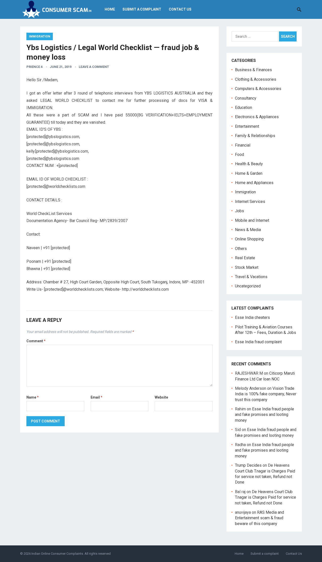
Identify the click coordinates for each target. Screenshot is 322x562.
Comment (36, 341)
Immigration (39, 36)
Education (243, 107)
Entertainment (247, 126)
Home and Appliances (254, 182)
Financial (242, 145)
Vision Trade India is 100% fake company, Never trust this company (265, 394)
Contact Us (180, 9)
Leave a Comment (94, 67)
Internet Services (250, 201)
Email (96, 397)
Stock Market (246, 267)
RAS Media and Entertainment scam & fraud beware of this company (259, 518)
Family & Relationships (255, 135)
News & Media (248, 229)
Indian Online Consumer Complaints (57, 553)
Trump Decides (248, 465)
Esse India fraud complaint (258, 341)
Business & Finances (253, 69)
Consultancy (245, 98)
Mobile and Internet (252, 220)
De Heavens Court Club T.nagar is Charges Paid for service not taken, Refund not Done (265, 497)
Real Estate (245, 257)
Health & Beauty (249, 163)
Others (241, 248)
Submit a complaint (142, 9)
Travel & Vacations (251, 276)
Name (32, 397)
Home (110, 9)
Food (239, 154)
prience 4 (34, 67)
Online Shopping (249, 239)
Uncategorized (248, 286)
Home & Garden (248, 173)
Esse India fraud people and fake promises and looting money (264, 415)
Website (161, 397)
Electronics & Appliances (257, 116)
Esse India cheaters (252, 317)
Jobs (239, 210)
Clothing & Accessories (255, 79)
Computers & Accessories (258, 88)
